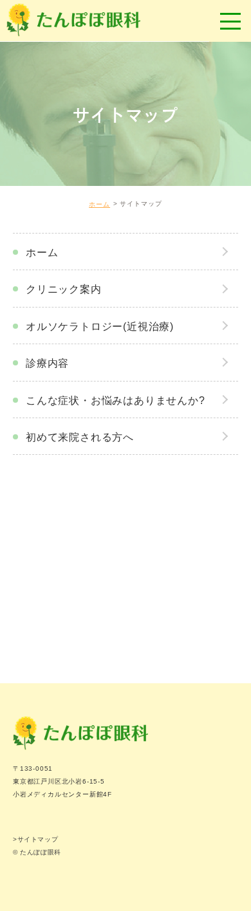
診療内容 (47, 363)
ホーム (99, 204)
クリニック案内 (64, 289)
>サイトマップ (35, 839)
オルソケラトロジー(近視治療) (100, 326)
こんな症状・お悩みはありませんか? (115, 400)
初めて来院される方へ (80, 437)
